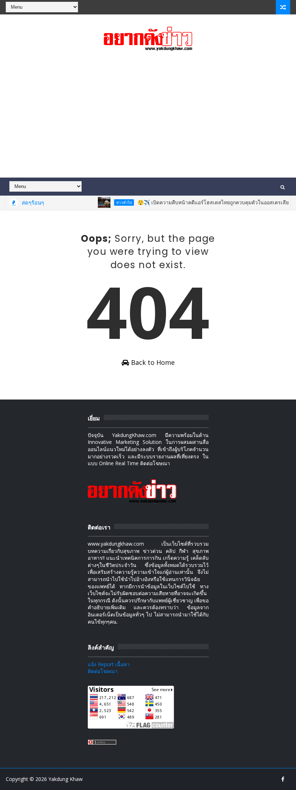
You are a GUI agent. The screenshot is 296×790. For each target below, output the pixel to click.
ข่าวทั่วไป (118, 202)
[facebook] (283, 779)
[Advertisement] (148, 116)
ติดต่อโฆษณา (103, 671)
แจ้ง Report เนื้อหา (109, 664)
